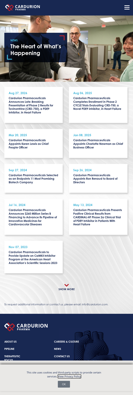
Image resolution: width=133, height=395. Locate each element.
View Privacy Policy (69, 376)
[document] (66, 197)
